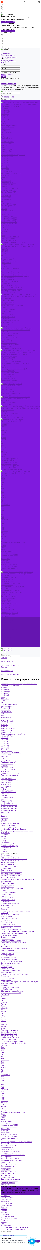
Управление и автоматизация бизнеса (15, 330)
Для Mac (4, 849)
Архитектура (5, 946)
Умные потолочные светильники (13, 1155)
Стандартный (6, 760)
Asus (2, 1051)
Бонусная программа (9, 1218)
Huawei (3, 1110)
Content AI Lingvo (7, 797)
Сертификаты (6, 1199)
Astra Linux (5, 699)
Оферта (4, 1211)
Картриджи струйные (9, 1036)
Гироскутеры (6, 1168)
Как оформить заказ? (9, 646)
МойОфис (4, 756)
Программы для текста (9, 775)
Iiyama (3, 1067)
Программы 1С (6, 922)
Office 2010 (5, 749)
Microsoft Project (7, 706)
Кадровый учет (6, 928)
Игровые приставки (8, 978)
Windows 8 (5, 693)
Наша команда (6, 1205)
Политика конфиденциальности (13, 1229)
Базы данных (6, 894)
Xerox (3, 1006)
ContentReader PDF (8, 779)
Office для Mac (6, 751)
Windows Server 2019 (9, 807)
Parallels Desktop (7, 717)
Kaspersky (4, 836)
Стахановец (5, 855)
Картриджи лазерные (9, 1034)
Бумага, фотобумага (8, 1032)
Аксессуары (5, 1129)
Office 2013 (5, 747)
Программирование (8, 892)
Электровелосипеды (9, 1172)
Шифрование (6, 868)
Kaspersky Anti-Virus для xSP (11, 874)
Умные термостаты (8, 1162)
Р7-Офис (4, 766)
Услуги (3, 641)
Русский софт (6, 639)
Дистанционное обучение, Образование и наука (19, 408)
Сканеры (4, 1008)
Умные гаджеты (7, 1147)
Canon (3, 998)
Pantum (4, 1004)
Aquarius (4, 1103)
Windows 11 (5, 689)
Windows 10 (5, 691)
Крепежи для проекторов (10, 1138)
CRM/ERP (4, 913)
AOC (2, 1062)
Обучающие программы (10, 987)
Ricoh (3, 1015)
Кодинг (3, 896)
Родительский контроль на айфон (14, 859)
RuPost (3, 719)
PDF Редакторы (7, 790)
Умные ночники (7, 1153)
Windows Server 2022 (9, 805)
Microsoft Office (7, 736)
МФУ (3, 1017)
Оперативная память (9, 1127)
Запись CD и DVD (7, 887)
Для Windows (6, 848)
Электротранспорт (8, 1166)
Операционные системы (10, 686)
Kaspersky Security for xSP (10, 876)
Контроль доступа (8, 877)
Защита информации (9, 862)
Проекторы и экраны (9, 1136)
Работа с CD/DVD (8, 969)
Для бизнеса (6, 643)
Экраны (4, 1140)
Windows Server (7, 803)
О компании (5, 53)
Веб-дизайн (5, 907)
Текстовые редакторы (9, 781)
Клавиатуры (5, 1132)
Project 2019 (5, 708)
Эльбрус (4, 820)
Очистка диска (6, 967)
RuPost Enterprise (7, 721)
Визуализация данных (9, 935)
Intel (2, 1056)
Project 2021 (5, 710)
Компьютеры (6, 1045)
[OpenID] (6, 80)
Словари (4, 795)
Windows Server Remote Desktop (13, 829)
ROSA (3, 701)
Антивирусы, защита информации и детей (17, 246)
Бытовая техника (7, 1177)
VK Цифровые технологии (10, 753)
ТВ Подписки (6, 980)
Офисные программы (9, 704)
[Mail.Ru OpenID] (2, 80)
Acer (2, 1047)
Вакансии (4, 1207)
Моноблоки (5, 1075)
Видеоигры (5, 976)
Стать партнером (7, 1216)
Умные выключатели (8, 1145)
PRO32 (3, 840)
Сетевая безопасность (9, 866)
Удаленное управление (10, 823)
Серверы (4, 1101)
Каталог (4, 633)
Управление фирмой (9, 924)
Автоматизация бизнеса (10, 915)
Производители (7, 637)
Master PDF (5, 794)
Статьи (3, 1224)
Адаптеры (4, 1131)
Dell (2, 1052)
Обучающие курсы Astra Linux (12, 991)
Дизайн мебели (7, 939)
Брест (3, 822)
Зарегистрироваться (8, 84)
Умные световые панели (10, 1159)
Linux (3, 697)
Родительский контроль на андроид (14, 861)
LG (2, 1071)
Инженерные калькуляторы (11, 961)
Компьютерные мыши (9, 1134)
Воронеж (4, 816)
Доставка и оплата (8, 55)
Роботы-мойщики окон (9, 1181)
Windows (4, 688)
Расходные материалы (9, 1030)
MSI (2, 1088)
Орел (3, 814)
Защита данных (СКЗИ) (9, 864)
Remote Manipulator (8, 827)
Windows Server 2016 (9, 809)
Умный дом (5, 1144)
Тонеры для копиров (9, 1039)
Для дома (4, 835)
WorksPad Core (6, 730)
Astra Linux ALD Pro (8, 916)
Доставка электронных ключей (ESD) (15, 1227)
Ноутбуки (4, 1090)
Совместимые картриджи (10, 1037)
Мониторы (5, 1060)
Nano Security (6, 842)
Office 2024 (5, 740)
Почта (3, 758)
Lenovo (3, 1058)
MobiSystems (6, 782)
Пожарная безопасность (10, 952)
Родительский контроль (10, 857)
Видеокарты (5, 1123)
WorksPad (4, 725)
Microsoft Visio (6, 712)
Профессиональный (8, 762)
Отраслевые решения (9, 959)
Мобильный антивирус (9, 846)
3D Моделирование (8, 957)
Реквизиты (5, 1201)
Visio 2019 (4, 714)
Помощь (4, 1222)
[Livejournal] (1, 80)
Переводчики (6, 786)
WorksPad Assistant (8, 728)
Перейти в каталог (8, 22)
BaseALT (4, 702)
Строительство (6, 956)
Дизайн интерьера (8, 937)
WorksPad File (6, 732)
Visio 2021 (4, 715)
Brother (4, 997)
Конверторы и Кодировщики (12, 889)
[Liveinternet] (3, 80)
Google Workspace (8, 769)
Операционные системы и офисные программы (19, 104)
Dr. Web (4, 838)
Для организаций (7, 844)
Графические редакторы (10, 903)
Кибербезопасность (8, 989)
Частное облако (7, 764)
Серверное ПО (6, 801)
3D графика (5, 902)
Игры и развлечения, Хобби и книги (14, 399)
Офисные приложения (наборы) (13, 734)
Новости (4, 1209)
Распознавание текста (9, 777)
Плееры (4, 890)
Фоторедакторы (7, 905)
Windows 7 (5, 695)
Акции (3, 635)
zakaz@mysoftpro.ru (8, 61)
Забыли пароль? (7, 75)
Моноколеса (5, 1170)
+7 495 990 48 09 (7, 97)
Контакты (4, 1212)
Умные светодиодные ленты (11, 1160)
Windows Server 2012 (9, 810)
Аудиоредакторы (7, 883)
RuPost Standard (7, 723)
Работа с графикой (8, 900)
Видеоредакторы (7, 885)
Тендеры (4, 644)
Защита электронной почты (11, 872)
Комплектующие (7, 1121)
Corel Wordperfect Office (10, 773)
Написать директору (9, 57)
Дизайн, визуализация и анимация (14, 933)
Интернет (4, 985)
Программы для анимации (11, 941)
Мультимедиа (6, 881)
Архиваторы (5, 965)
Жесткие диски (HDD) (9, 1125)
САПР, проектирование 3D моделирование (17, 352)
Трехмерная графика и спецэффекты (15, 943)
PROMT (4, 788)
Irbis (2, 1069)
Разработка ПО (7, 898)
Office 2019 (5, 743)
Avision (3, 1010)
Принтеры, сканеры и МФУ (11, 421)
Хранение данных (7, 972)
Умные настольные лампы (10, 1151)
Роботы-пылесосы (8, 1183)
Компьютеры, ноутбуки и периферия (15, 473)
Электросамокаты (7, 1173)
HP (2, 1000)
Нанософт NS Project (9, 918)
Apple (3, 1049)
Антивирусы (5, 833)
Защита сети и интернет (10, 870)
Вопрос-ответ (6, 1226)
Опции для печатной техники (12, 1041)
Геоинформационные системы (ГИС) (14, 948)
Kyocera (4, 1002)
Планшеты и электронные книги (13, 1112)
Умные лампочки (7, 1149)
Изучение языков (7, 984)
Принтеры (5, 995)
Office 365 (4, 738)
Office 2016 (5, 745)
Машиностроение (8, 950)
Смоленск (4, 818)
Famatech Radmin (8, 825)
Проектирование (7, 954)
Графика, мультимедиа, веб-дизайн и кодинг (17, 296)
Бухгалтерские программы (11, 926)
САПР (3, 944)
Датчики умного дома (9, 1164)
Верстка (4, 909)
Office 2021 (5, 741)
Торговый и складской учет (11, 930)
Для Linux (4, 851)
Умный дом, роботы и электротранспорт (16, 574)
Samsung (4, 1073)
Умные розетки (6, 1157)
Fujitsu (3, 1011)
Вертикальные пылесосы (10, 1179)
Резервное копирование (10, 970)
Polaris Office (6, 755)
